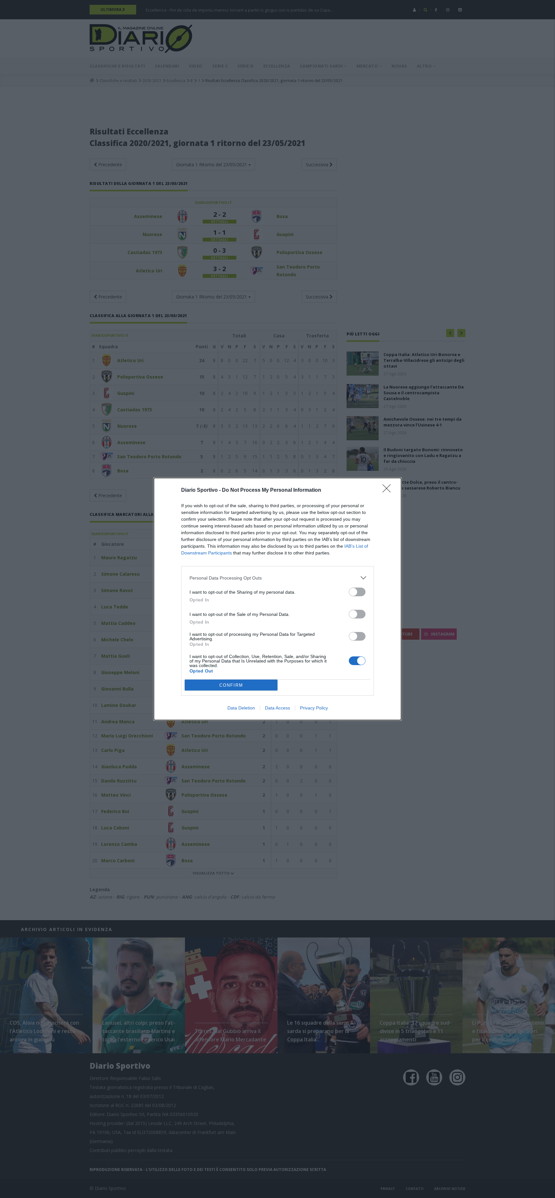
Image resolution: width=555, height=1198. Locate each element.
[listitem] (277, 577)
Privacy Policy (314, 707)
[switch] (357, 592)
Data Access (277, 707)
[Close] (389, 490)
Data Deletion (241, 707)
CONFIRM (231, 685)
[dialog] (277, 599)
